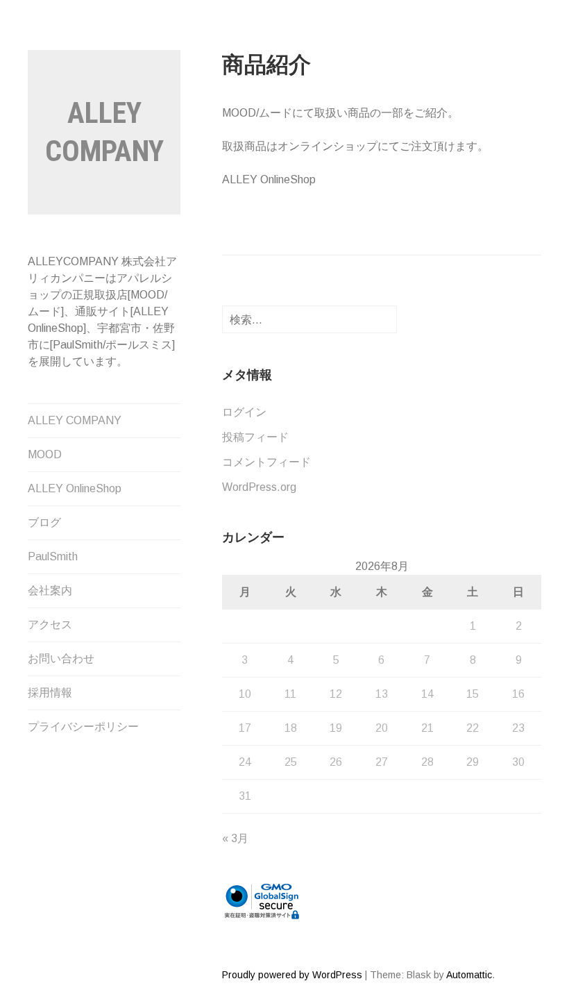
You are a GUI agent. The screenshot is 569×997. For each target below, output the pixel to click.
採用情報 (50, 692)
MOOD (45, 454)
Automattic (469, 974)
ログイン (244, 412)
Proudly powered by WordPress (292, 974)
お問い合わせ (61, 658)
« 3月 (235, 838)
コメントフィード (266, 462)
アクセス (50, 624)
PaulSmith (53, 556)
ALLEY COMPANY (74, 420)
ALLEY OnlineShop (74, 488)
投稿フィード (255, 437)
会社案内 (50, 590)
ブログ (44, 522)
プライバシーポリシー (83, 726)
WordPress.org (259, 487)
